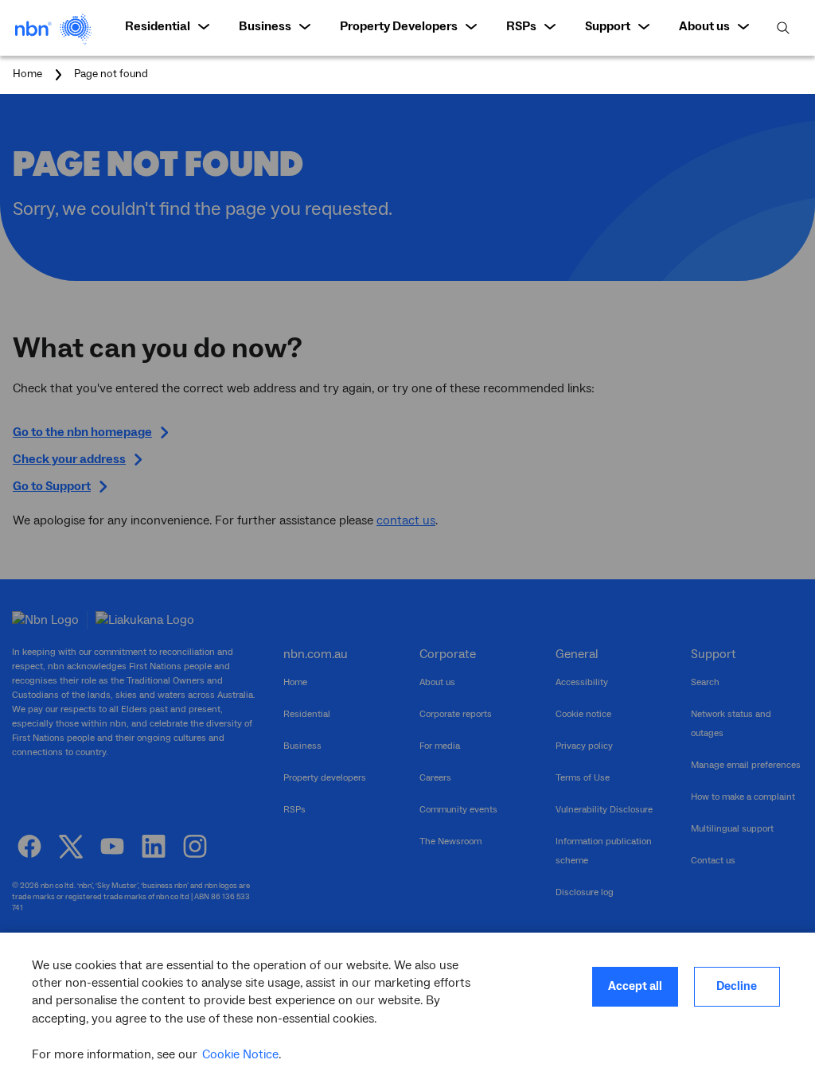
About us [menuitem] (704, 26)
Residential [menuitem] (157, 26)
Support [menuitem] (607, 26)
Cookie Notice (240, 1054)
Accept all (635, 986)
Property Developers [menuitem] (399, 26)
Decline (736, 986)
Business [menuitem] (265, 26)
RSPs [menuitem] (521, 26)
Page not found (111, 75)
